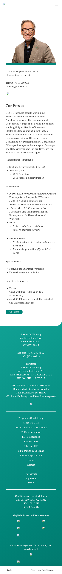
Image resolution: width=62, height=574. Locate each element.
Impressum (31, 478)
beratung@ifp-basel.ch (16, 86)
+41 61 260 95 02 (35, 352)
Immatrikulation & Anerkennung (31, 427)
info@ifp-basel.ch (31, 356)
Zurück (9, 570)
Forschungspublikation (31, 455)
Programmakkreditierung (31, 418)
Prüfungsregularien (30, 432)
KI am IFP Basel (31, 423)
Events (31, 460)
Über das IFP (31, 446)
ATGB (31, 483)
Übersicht (14, 312)
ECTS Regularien (31, 437)
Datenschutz (31, 474)
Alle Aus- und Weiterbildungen (42, 570)
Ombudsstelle (31, 441)
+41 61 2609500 (21, 83)
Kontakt (31, 464)
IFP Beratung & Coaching (31, 450)
